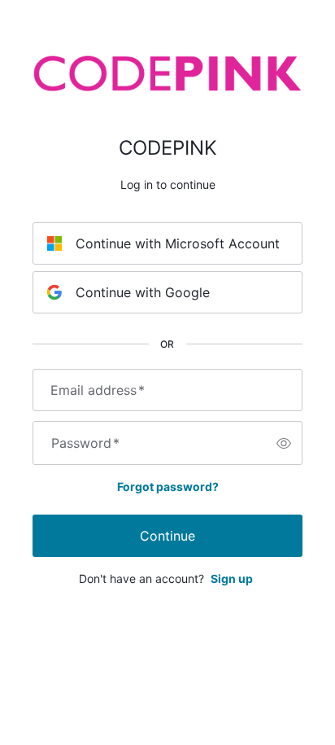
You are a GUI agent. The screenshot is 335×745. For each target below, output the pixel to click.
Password (85, 443)
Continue (167, 536)
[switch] (284, 443)
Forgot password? (168, 486)
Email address (97, 390)
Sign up (232, 578)
